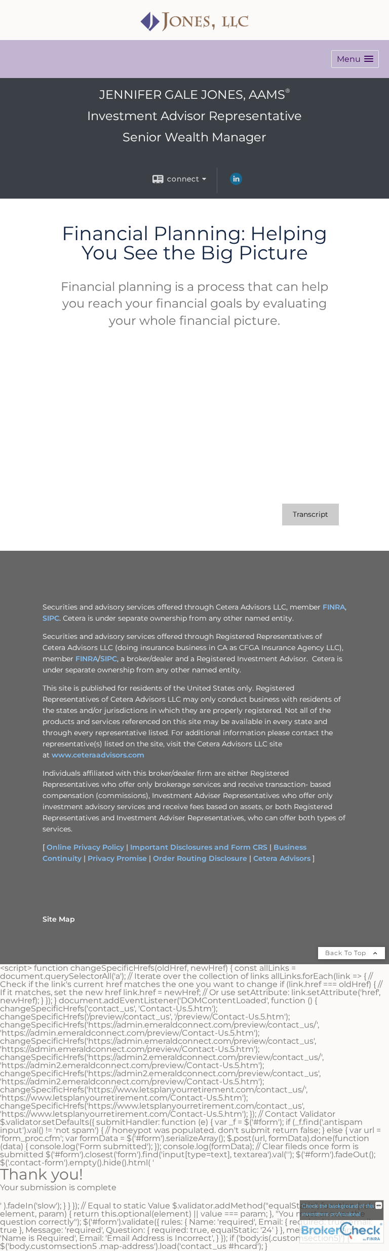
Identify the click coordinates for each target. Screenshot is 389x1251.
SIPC (51, 618)
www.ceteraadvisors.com (98, 755)
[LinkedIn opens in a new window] (236, 182)
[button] (355, 59)
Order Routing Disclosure (200, 858)
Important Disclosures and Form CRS (198, 847)
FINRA (334, 607)
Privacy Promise (117, 858)
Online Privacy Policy (85, 847)
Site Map (59, 919)
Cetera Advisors (281, 858)
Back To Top (346, 953)
